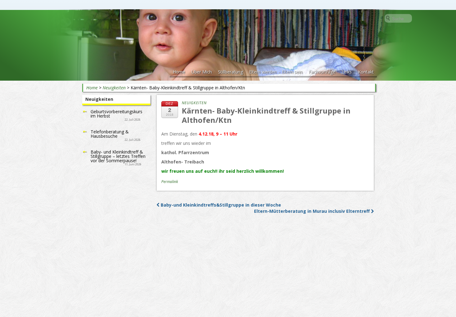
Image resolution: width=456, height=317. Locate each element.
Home (179, 72)
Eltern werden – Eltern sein (275, 72)
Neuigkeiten (114, 88)
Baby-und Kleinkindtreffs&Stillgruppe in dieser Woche (220, 205)
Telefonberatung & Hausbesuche (110, 134)
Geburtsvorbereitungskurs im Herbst (116, 114)
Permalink (169, 181)
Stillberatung (230, 72)
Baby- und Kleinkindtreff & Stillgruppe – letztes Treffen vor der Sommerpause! (118, 156)
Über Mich (201, 72)
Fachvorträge (322, 72)
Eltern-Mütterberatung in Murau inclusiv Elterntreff (312, 211)
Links (347, 72)
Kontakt (366, 72)
